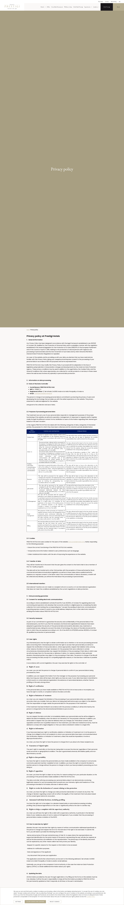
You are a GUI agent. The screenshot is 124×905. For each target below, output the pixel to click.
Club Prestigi (106, 7)
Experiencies (87, 7)
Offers (48, 7)
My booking (113, 1)
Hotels (42, 7)
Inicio (28, 329)
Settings (18, 901)
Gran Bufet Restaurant (57, 7)
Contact (107, 1)
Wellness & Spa (68, 7)
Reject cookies (54, 901)
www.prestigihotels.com (76, 542)
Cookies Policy (91, 896)
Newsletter (100, 1)
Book (118, 7)
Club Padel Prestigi (78, 7)
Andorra (95, 7)
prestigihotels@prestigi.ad (43, 394)
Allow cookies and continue (35, 901)
